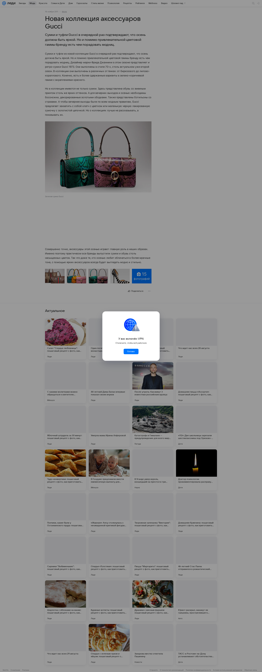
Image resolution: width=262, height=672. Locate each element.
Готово (131, 351)
